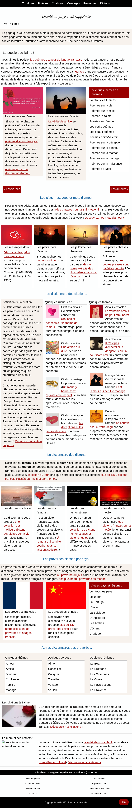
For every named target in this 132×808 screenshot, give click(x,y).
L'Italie (94, 607)
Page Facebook (99, 783)
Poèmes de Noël (100, 168)
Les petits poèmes (101, 126)
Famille (10, 684)
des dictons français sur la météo (117, 525)
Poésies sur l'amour (102, 121)
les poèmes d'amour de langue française (56, 59)
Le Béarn (96, 663)
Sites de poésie (33, 778)
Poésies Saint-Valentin (104, 137)
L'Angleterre (97, 617)
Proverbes (90, 3)
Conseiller (54, 669)
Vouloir (52, 690)
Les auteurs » (119, 189)
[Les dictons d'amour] (49, 495)
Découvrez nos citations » (66, 726)
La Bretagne (98, 669)
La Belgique (97, 612)
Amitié (10, 669)
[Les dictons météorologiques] (115, 495)
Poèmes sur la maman (104, 153)
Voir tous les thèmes (103, 100)
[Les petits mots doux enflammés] (49, 234)
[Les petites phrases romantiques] (115, 234)
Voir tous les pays (101, 591)
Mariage (11, 690)
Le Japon (95, 596)
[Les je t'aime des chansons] (82, 234)
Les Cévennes (99, 674)
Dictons (105, 3)
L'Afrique (95, 633)
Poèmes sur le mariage (104, 158)
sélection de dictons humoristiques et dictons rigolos (82, 533)
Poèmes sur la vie (101, 105)
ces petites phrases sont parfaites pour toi (116, 264)
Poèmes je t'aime (101, 116)
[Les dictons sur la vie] (16, 495)
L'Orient (94, 628)
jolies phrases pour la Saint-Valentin (77, 209)
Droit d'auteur (99, 778)
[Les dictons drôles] (82, 495)
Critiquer (53, 674)
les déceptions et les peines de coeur (64, 427)
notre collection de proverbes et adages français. (18, 632)
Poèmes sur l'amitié (102, 110)
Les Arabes (97, 623)
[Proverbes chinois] (66, 595)
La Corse (96, 679)
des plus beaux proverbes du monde (82, 579)
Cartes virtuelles (33, 783)
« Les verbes (12, 189)
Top (124, 802)
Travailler (54, 679)
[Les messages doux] (16, 234)
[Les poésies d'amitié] (66, 100)
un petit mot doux (48, 260)
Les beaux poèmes (102, 131)
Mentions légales (99, 793)
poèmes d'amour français (21, 141)
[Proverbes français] (23, 595)
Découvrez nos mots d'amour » (105, 217)
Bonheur (11, 674)
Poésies (43, 3)
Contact (33, 793)
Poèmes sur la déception (105, 142)
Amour (10, 663)
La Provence (98, 690)
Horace (79, 71)
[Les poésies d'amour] (23, 100)
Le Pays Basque (100, 684)
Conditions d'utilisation (99, 788)
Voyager (53, 684)
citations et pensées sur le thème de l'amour (61, 322)
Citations (57, 3)
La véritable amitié (60, 121)
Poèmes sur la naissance (106, 163)
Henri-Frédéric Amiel (52, 762)
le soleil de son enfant (98, 742)
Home (30, 3)
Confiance (12, 679)
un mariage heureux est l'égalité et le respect (62, 391)
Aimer (52, 663)
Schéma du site (33, 788)
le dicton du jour (38, 474)
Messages (73, 3)
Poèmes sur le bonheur (104, 147)
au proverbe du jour (69, 575)
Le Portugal (97, 602)
